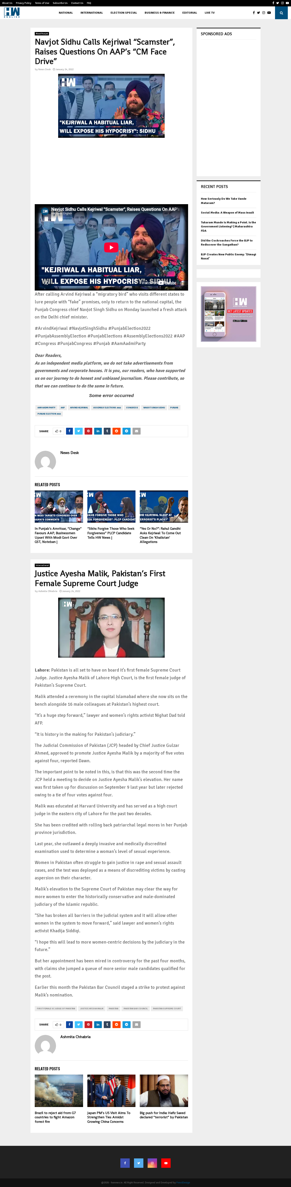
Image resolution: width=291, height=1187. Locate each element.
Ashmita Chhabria (47, 591)
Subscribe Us (60, 3)
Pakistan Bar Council (136, 1008)
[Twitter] (259, 12)
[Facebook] (255, 12)
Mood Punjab (42, 33)
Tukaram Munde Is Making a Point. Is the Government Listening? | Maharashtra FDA (228, 227)
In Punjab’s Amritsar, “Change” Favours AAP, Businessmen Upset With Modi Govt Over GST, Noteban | (58, 535)
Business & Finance (160, 13)
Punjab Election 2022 (49, 414)
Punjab (174, 407)
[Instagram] (264, 12)
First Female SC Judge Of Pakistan (56, 1008)
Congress (132, 407)
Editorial (189, 13)
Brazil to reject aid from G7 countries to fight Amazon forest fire (55, 1117)
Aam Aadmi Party (46, 407)
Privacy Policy (23, 3)
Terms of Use (42, 3)
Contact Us (77, 3)
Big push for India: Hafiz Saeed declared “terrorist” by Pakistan (164, 1115)
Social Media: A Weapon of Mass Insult (227, 212)
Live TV (210, 13)
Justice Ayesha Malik (91, 1008)
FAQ (89, 3)
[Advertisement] (111, 174)
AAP (63, 407)
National (66, 13)
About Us (7, 3)
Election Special (124, 13)
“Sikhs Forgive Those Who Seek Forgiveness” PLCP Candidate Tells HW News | (110, 533)
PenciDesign (183, 1182)
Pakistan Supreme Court (167, 1008)
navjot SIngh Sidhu (154, 407)
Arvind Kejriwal (79, 407)
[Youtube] (270, 12)
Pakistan (113, 1008)
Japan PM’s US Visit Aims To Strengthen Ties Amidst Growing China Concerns (108, 1117)
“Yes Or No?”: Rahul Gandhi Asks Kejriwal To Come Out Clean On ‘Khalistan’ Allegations (160, 535)
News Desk (44, 69)
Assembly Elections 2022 (107, 407)
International (92, 13)
